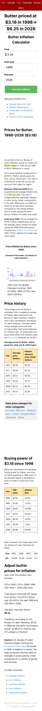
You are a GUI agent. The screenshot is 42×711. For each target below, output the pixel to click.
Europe (37, 2)
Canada (11, 2)
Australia (27, 2)
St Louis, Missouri (15, 410)
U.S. (3, 2)
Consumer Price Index (15, 646)
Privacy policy (28, 706)
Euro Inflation (15, 688)
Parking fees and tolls (19, 104)
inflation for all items (26, 230)
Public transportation (23, 414)
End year (8, 74)
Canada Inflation (17, 676)
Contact (16, 706)
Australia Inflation (17, 684)
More (21, 8)
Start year (9, 62)
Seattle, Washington (19, 107)
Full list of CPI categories (21, 117)
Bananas (11, 417)
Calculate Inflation (21, 89)
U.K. (19, 2)
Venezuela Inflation (18, 692)
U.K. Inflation (15, 680)
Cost (6, 49)
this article (12, 337)
